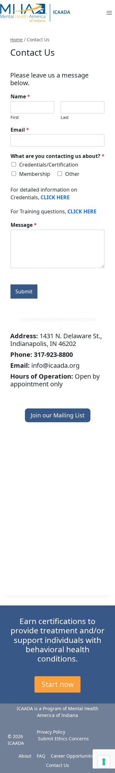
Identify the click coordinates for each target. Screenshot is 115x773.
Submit (24, 291)
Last (65, 117)
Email (20, 130)
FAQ (41, 756)
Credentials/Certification (48, 164)
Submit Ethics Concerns (63, 739)
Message (24, 225)
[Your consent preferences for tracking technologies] (104, 762)
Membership (34, 173)
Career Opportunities (73, 756)
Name (20, 96)
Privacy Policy (51, 732)
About (25, 756)
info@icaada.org (55, 365)
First (15, 117)
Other (72, 173)
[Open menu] (109, 13)
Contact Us (57, 765)
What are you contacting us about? (57, 156)
